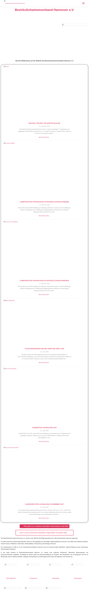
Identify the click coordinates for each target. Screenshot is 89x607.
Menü (83, 3)
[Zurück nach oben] (82, 599)
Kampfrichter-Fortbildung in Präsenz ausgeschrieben (44, 202)
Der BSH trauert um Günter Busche (44, 123)
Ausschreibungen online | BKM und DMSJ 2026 (44, 348)
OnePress (52, 603)
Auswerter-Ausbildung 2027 (44, 427)
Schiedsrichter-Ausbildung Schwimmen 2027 (44, 504)
